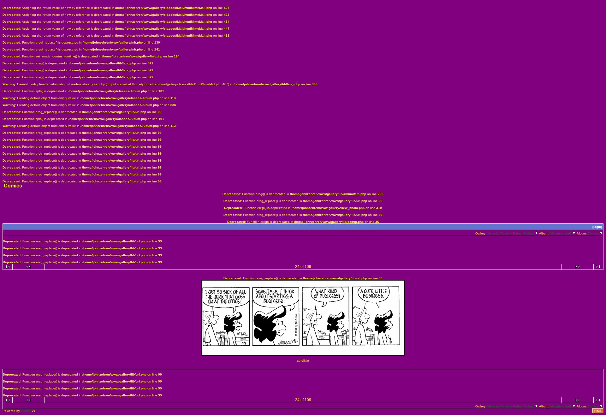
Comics (593, 233)
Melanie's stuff (561, 233)
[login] (597, 226)
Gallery (26, 410)
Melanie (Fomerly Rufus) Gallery (510, 233)
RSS (598, 410)
